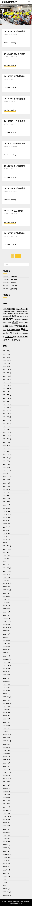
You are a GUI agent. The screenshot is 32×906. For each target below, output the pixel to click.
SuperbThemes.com (16, 903)
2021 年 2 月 (6, 540)
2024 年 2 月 (7, 426)
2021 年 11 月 (6, 511)
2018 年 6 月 (6, 640)
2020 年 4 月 (7, 571)
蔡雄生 (24, 329)
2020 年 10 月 (7, 552)
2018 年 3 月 (6, 650)
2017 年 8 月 (6, 672)
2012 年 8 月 (6, 860)
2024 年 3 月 (7, 423)
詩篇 (16, 333)
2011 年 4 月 (6, 886)
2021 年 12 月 (7, 508)
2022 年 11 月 (7, 474)
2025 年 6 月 (7, 385)
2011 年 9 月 (6, 879)
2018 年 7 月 (6, 637)
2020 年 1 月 (6, 580)
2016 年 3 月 (6, 725)
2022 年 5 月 (7, 492)
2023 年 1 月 (6, 467)
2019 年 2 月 (6, 615)
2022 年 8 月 (6, 483)
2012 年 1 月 (6, 870)
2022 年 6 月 (6, 489)
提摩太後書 (19, 316)
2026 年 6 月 (7, 357)
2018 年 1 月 (6, 656)
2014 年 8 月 (6, 785)
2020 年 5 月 (7, 568)
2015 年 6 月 (6, 753)
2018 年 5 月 (6, 643)
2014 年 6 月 (6, 791)
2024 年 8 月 (7, 407)
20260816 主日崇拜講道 (14, 31)
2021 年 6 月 (6, 527)
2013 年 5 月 (6, 832)
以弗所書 (6, 309)
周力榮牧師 (24, 311)
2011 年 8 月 (6, 882)
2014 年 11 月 (6, 776)
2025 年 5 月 (7, 388)
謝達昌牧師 (21, 333)
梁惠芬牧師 (23, 319)
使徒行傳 (19, 309)
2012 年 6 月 (6, 867)
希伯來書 (26, 314)
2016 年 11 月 (6, 700)
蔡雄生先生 (8, 333)
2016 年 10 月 (7, 703)
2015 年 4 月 (6, 760)
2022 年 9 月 (6, 480)
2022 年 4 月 (7, 495)
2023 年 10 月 (7, 439)
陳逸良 (14, 337)
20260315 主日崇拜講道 (14, 233)
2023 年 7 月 (7, 448)
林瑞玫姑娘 (8, 319)
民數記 (9, 322)
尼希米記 (21, 314)
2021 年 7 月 (6, 524)
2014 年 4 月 (6, 798)
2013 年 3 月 (6, 838)
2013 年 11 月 (6, 813)
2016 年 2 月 (6, 728)
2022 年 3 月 (6, 499)
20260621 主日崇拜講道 (14, 76)
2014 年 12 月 (7, 772)
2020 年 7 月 (7, 562)
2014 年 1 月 (6, 807)
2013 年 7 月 (6, 826)
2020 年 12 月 (7, 546)
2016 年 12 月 (7, 697)
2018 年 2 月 (6, 653)
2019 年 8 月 (6, 596)
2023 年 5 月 (7, 455)
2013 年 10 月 (7, 816)
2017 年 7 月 (6, 675)
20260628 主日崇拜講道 (14, 54)
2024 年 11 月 (7, 398)
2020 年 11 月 (7, 549)
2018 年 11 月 (6, 625)
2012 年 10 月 (7, 854)
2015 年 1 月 (6, 769)
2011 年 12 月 (6, 873)
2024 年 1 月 (6, 429)
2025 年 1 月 (6, 392)
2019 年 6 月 (6, 602)
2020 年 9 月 (7, 555)
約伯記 (26, 322)
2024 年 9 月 (7, 404)
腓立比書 (9, 330)
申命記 (20, 323)
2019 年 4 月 (6, 609)
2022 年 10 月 (7, 477)
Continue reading (10, 43)
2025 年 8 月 (7, 379)
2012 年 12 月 (7, 848)
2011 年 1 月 (6, 889)
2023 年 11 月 (7, 436)
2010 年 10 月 (7, 895)
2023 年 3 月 (7, 461)
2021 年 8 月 (6, 521)
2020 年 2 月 (6, 577)
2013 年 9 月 (6, 820)
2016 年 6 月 (6, 716)
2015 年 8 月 (6, 747)
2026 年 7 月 (7, 354)
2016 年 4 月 (6, 722)
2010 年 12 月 (7, 892)
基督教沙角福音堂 (9, 2)
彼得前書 (13, 316)
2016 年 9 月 (6, 706)
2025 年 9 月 (7, 376)
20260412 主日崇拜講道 (14, 188)
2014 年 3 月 (6, 801)
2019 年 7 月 (6, 599)
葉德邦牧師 (16, 330)
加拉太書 (13, 311)
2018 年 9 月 (6, 631)
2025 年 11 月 (7, 370)
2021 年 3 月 (6, 536)
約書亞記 (5, 326)
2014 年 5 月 (6, 794)
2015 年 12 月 (7, 735)
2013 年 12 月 (7, 810)
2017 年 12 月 (7, 659)
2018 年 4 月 (6, 646)
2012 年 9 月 (6, 857)
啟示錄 (16, 314)
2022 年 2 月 (6, 502)
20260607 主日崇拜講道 (14, 121)
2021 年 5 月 (6, 530)
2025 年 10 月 (7, 373)
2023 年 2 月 (6, 464)
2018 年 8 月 (6, 634)
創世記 (8, 311)
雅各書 (19, 337)
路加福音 (9, 336)
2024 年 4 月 (7, 420)
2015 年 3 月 (6, 763)
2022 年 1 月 (6, 505)
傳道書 (24, 309)
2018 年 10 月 (7, 628)
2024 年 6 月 (7, 414)
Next (18, 256)
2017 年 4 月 (6, 684)
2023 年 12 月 (7, 433)
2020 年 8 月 (7, 558)
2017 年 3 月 (6, 687)
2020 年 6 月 (7, 565)
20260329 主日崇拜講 (13, 211)
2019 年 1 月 (6, 618)
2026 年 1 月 (6, 367)
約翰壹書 (11, 326)
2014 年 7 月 (6, 788)
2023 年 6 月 (7, 451)
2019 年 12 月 (7, 584)
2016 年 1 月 (6, 731)
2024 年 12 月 (7, 395)
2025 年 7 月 (7, 382)
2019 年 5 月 (6, 606)
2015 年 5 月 (6, 757)
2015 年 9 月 (6, 744)
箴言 (23, 323)
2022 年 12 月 (7, 470)
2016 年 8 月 (6, 709)
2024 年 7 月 (7, 411)
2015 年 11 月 (6, 738)
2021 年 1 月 (6, 543)
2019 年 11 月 (6, 587)
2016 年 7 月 (6, 713)
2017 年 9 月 (6, 669)
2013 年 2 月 (6, 842)
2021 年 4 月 (6, 533)
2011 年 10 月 (6, 876)
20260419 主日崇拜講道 (14, 166)
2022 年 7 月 (6, 486)
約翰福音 (18, 325)
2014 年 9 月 (6, 782)
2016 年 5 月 (6, 719)
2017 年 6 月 (6, 678)
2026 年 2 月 (6, 363)
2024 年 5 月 (7, 417)
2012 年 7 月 (6, 864)
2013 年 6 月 (6, 829)
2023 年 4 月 (7, 458)
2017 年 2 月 (6, 691)
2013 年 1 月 (6, 845)
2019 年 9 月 (6, 593)
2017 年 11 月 (6, 662)
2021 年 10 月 (7, 514)
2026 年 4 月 (7, 360)
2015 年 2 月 (6, 766)
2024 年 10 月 (7, 401)
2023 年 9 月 (7, 442)
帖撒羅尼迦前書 (6, 316)
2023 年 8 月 (7, 445)
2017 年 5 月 (6, 681)
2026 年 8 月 (7, 351)
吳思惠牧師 (18, 311)
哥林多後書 (12, 314)
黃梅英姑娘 (16, 340)
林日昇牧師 (25, 316)
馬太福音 (7, 339)
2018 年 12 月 (7, 621)
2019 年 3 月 (6, 612)
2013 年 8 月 (6, 823)
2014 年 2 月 (6, 804)
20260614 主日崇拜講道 (14, 98)
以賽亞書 (12, 309)
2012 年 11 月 (6, 851)
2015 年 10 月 (7, 741)
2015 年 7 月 (6, 750)
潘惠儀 (15, 322)
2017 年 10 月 (7, 665)
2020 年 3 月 (7, 574)
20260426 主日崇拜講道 (14, 143)
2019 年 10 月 (7, 590)
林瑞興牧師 (17, 319)
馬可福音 (24, 337)
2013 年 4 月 (6, 835)
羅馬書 (24, 326)
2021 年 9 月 (6, 518)
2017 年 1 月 (6, 694)
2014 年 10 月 (7, 779)
